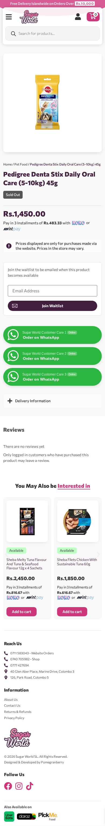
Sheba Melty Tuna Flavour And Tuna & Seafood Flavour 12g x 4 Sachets (26, 563)
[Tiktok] (30, 786)
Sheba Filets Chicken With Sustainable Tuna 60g (77, 561)
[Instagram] (19, 786)
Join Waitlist (52, 305)
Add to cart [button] (21, 611)
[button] (6, 554)
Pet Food (20, 164)
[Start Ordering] (8, 16)
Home (7, 164)
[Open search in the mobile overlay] (52, 33)
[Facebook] (8, 786)
